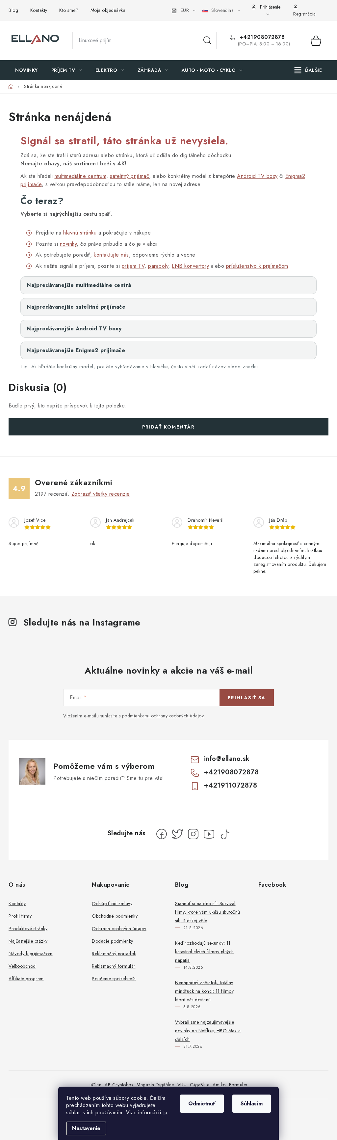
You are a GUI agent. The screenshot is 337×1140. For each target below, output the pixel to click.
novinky (68, 244)
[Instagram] (193, 834)
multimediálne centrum (81, 176)
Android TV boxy (257, 176)
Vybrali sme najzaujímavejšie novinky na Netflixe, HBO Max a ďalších (208, 1031)
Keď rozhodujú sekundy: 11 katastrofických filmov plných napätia (204, 951)
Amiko (219, 1084)
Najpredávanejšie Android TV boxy (74, 328)
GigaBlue (199, 1084)
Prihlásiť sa (247, 697)
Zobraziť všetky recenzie (100, 494)
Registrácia (304, 14)
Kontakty (38, 10)
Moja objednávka (108, 10)
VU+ (182, 1084)
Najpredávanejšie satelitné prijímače (76, 307)
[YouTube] (209, 834)
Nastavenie (86, 1128)
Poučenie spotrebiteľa (114, 978)
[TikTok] (225, 834)
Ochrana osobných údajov (119, 928)
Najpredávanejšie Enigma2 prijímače (76, 350)
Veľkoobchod (22, 966)
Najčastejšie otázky (28, 941)
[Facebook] (161, 834)
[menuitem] (26, 70)
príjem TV (133, 266)
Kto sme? (68, 10)
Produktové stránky (28, 928)
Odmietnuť (202, 1103)
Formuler (238, 1084)
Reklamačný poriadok (114, 953)
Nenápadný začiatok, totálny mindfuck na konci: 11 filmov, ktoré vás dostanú (205, 991)
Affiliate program (26, 978)
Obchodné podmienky (115, 916)
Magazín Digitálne (155, 1084)
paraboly (158, 266)
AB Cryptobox (119, 1084)
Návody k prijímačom (31, 953)
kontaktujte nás (111, 255)
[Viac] (308, 70)
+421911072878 (230, 785)
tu (165, 1112)
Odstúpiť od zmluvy (112, 903)
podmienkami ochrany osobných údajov (163, 715)
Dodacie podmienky (112, 941)
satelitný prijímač (129, 176)
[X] (177, 834)
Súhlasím (252, 1103)
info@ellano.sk (227, 759)
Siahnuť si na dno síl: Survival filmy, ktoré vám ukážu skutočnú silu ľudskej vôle (207, 912)
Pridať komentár (168, 427)
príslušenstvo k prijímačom (257, 266)
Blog (13, 10)
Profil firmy (20, 916)
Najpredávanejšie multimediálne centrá (79, 285)
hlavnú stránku (79, 232)
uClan (96, 1084)
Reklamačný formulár (114, 966)
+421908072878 (261, 37)
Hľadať (207, 40)
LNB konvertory (190, 266)
